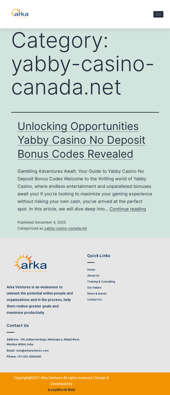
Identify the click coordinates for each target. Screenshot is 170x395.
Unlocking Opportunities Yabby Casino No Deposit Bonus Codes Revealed (81, 140)
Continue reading (128, 209)
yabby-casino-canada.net (65, 228)
